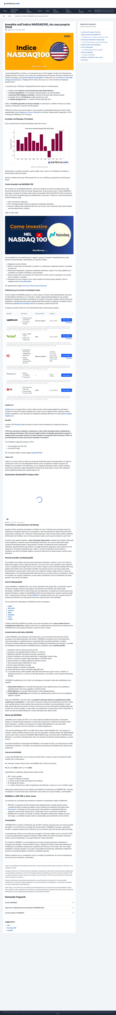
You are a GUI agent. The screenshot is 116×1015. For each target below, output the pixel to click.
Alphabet (11, 615)
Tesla (10, 617)
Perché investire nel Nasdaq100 (90, 44)
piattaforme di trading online (24, 303)
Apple (10, 606)
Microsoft (11, 608)
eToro (30, 112)
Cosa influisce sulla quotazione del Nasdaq (94, 42)
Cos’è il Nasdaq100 (87, 47)
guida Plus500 (37, 453)
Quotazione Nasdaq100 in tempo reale (92, 39)
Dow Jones (12, 809)
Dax (8, 925)
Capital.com (23, 112)
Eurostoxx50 (11, 928)
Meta (10, 612)
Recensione (69, 322)
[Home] (4, 16)
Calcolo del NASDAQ (88, 55)
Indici (9, 16)
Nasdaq (7, 522)
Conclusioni (84, 60)
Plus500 (37, 112)
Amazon (11, 610)
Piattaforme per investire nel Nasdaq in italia (95, 37)
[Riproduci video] (39, 235)
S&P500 (35, 595)
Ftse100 (10, 930)
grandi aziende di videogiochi (33, 77)
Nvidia (10, 619)
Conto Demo (67, 320)
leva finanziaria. (26, 281)
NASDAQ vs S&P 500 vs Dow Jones (92, 57)
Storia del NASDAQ (87, 52)
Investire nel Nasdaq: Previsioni (90, 32)
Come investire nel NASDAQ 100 (91, 34)
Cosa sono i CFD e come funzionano (34, 286)
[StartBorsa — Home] (12, 3)
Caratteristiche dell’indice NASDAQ (92, 50)
